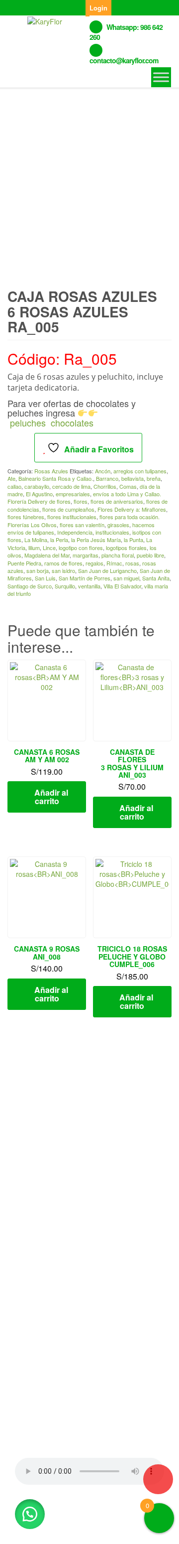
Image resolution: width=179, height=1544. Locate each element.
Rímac (114, 563)
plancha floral (117, 555)
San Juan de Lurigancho (107, 570)
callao (14, 486)
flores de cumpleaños (68, 509)
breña (154, 478)
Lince (49, 548)
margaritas (85, 555)
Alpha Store (74, 1528)
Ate (11, 478)
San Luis (45, 578)
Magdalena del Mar (47, 555)
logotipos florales (126, 548)
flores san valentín (82, 525)
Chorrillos (104, 486)
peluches (28, 422)
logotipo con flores (81, 548)
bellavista (132, 478)
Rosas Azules (51, 471)
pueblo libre (150, 555)
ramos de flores (63, 563)
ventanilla (89, 586)
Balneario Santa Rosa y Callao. (55, 478)
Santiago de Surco (29, 586)
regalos (94, 563)
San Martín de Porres (84, 578)
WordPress (131, 1517)
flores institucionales (71, 517)
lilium (34, 548)
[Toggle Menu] (161, 77)
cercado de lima (71, 486)
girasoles (118, 525)
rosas (132, 563)
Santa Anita (156, 578)
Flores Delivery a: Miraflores (131, 509)
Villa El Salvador (122, 586)
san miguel (126, 578)
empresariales (73, 494)
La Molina (35, 540)
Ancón (102, 471)
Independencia (74, 532)
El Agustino (39, 494)
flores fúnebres (25, 517)
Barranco (107, 478)
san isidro (63, 570)
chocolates (72, 422)
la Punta (133, 540)
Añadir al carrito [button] (51, 797)
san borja (37, 570)
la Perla (59, 540)
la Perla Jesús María (96, 540)
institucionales (112, 532)
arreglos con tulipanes (140, 471)
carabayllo (36, 486)
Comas (128, 486)
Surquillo (65, 586)
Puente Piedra (24, 563)
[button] (30, 1514)
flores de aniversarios (116, 501)
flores (81, 501)
